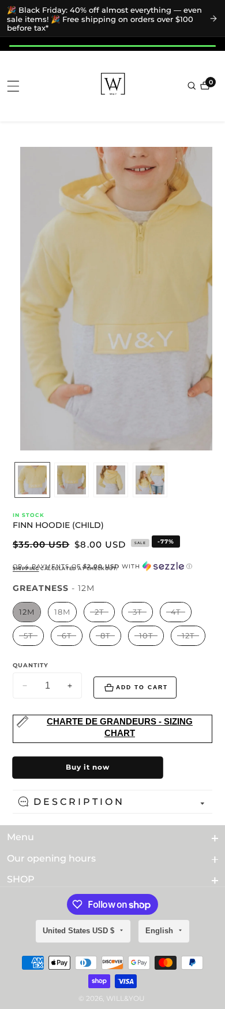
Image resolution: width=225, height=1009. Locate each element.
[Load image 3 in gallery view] (110, 480)
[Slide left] (14, 480)
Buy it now (88, 767)
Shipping (26, 568)
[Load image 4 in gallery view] (150, 480)
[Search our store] (192, 86)
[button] (112, 566)
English (160, 930)
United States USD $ (80, 930)
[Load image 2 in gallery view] (71, 480)
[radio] (27, 612)
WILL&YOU (125, 998)
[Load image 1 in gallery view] (32, 480)
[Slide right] (210, 480)
